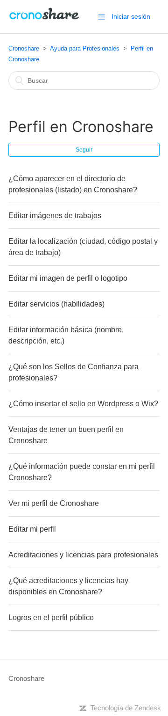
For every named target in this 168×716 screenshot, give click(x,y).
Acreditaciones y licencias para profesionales (83, 555)
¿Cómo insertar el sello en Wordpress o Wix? (83, 404)
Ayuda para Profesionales (84, 48)
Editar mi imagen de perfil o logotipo (67, 278)
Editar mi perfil (32, 529)
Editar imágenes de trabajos (54, 215)
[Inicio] (44, 21)
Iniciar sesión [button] (131, 16)
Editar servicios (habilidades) (56, 304)
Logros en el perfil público (51, 617)
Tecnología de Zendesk (126, 708)
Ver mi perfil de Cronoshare (53, 503)
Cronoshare (23, 48)
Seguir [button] (84, 149)
